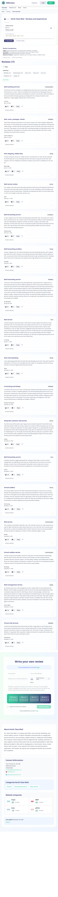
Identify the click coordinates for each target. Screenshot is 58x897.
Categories (34, 3)
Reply (17, 106)
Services (8, 11)
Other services (34, 786)
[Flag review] (22, 106)
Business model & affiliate (17, 57)
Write (19, 7)
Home (3, 11)
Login (38, 667)
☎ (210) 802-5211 (10, 772)
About (25, 7)
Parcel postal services (21, 786)
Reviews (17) (12, 7)
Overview (4, 7)
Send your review (44, 707)
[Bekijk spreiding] (51, 28)
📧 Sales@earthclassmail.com (14, 770)
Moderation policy (6, 57)
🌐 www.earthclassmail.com (13, 774)
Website (8, 822)
